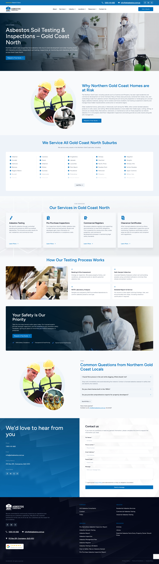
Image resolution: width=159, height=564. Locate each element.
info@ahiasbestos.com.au (97, 408)
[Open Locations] (85, 9)
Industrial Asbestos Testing (124, 514)
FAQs (81, 514)
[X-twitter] (151, 2)
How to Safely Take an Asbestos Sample (92, 549)
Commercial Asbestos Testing (125, 511)
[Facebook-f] (145, 2)
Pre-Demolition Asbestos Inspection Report (93, 527)
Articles (118, 527)
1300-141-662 (11, 446)
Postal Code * (89, 459)
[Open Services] (65, 9)
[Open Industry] (75, 9)
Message (87, 466)
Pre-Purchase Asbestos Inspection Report (93, 552)
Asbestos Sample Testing (87, 530)
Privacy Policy (98, 482)
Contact (82, 511)
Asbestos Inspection (86, 536)
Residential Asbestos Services (125, 508)
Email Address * (90, 452)
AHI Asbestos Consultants (88, 508)
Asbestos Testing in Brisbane (89, 546)
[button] (79, 185)
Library (118, 530)
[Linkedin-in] (148, 2)
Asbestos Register (85, 542)
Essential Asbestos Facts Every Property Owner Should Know (133, 534)
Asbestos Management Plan (88, 539)
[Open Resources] (95, 9)
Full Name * (88, 437)
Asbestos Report (85, 533)
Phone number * (90, 444)
